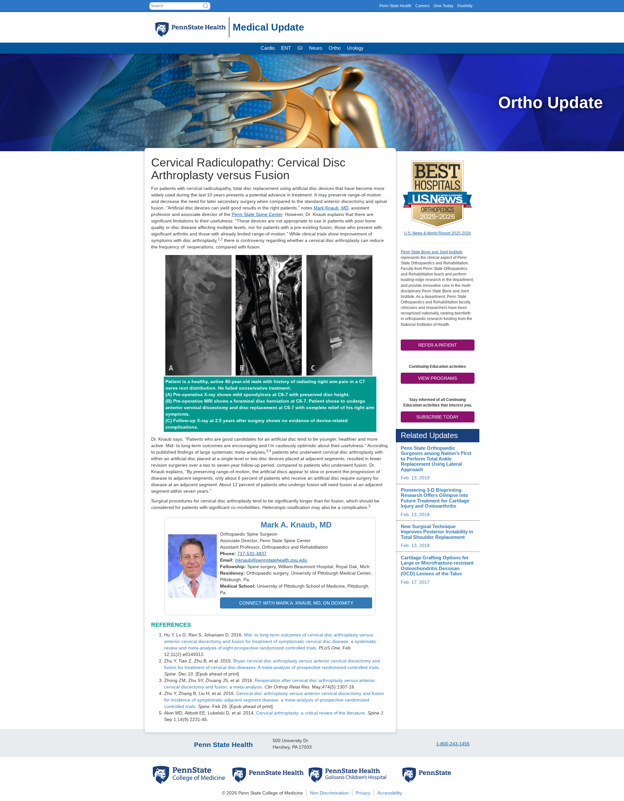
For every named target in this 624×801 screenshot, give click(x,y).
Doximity (465, 6)
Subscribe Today (437, 417)
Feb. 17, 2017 (415, 582)
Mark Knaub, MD (331, 207)
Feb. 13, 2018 (415, 477)
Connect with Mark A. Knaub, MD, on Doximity (296, 603)
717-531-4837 (251, 553)
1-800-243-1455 (453, 743)
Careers (422, 6)
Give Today (443, 6)
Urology (355, 48)
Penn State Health (395, 6)
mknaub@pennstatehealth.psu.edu (271, 560)
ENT (286, 48)
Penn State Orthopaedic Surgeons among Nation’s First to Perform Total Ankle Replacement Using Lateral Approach (436, 458)
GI (300, 48)
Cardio (268, 48)
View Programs (437, 378)
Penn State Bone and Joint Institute (431, 252)
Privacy (363, 792)
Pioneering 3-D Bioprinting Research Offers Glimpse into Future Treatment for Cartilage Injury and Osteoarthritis (435, 498)
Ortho (335, 48)
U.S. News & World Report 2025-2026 (437, 233)
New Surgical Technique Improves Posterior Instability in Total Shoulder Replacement (437, 532)
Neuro (315, 48)
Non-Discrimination (329, 792)
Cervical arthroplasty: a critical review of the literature (310, 712)
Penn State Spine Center (257, 214)
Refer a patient (437, 345)
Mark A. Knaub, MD (296, 524)
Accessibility (389, 792)
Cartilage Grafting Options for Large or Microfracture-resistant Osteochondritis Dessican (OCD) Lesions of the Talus (437, 566)
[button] (206, 6)
